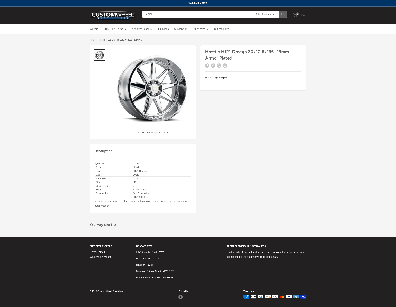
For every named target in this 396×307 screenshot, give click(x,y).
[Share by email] (225, 65)
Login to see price (220, 78)
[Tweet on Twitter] (219, 65)
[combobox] (197, 14)
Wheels (94, 29)
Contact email (97, 252)
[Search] (283, 14)
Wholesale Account (100, 257)
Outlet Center (221, 29)
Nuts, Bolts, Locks (113, 29)
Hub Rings (163, 29)
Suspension (180, 29)
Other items (199, 29)
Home (93, 40)
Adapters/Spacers (142, 29)
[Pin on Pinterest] (213, 65)
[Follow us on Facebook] (180, 297)
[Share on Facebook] (207, 65)
